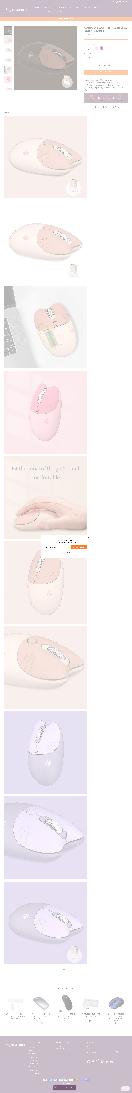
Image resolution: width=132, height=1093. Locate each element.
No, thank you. (66, 552)
